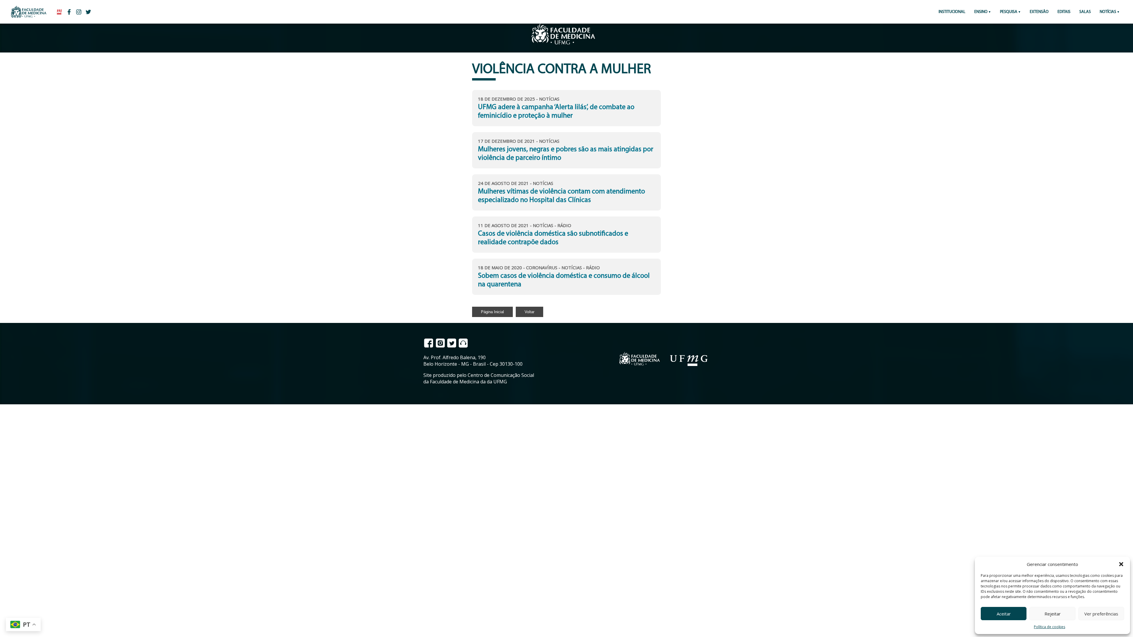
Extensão (1039, 12)
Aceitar (1004, 614)
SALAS (1085, 12)
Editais (1063, 12)
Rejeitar (1052, 614)
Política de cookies (1049, 626)
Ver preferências (1101, 614)
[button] (1121, 564)
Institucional (952, 12)
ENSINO (981, 12)
